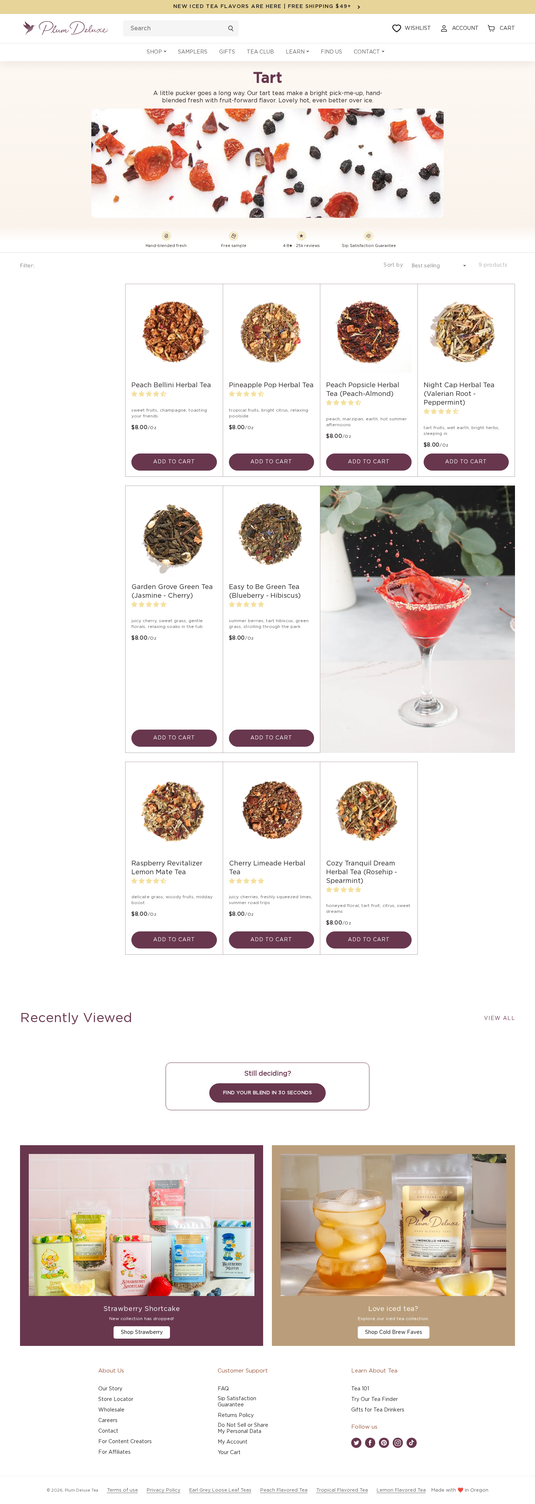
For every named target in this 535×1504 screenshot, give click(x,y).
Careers (108, 1420)
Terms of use (122, 1490)
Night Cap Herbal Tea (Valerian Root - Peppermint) (459, 394)
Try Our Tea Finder (374, 1399)
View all (499, 1018)
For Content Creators (125, 1441)
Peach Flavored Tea (284, 1490)
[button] (156, 52)
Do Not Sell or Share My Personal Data (243, 1428)
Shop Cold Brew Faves (393, 1332)
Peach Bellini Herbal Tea (171, 385)
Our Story (110, 1388)
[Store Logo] (65, 28)
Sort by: (394, 265)
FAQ (223, 1388)
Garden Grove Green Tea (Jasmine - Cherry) (172, 591)
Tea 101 (360, 1388)
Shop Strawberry (142, 1332)
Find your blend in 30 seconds (267, 1093)
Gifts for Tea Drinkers (377, 1410)
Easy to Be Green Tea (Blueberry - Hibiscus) (265, 591)
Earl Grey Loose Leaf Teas (220, 1490)
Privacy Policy (164, 1490)
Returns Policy (236, 1415)
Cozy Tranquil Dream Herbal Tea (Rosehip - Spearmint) (361, 872)
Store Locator (115, 1399)
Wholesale (111, 1410)
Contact (108, 1431)
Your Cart (229, 1452)
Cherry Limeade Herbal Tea (267, 868)
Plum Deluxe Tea (81, 1490)
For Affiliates (114, 1452)
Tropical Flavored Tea (342, 1490)
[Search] (231, 28)
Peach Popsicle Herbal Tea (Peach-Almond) (362, 389)
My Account (232, 1442)
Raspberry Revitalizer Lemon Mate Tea (166, 868)
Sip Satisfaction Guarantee (237, 1401)
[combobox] (181, 28)
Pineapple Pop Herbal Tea (271, 385)
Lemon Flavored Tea (401, 1490)
